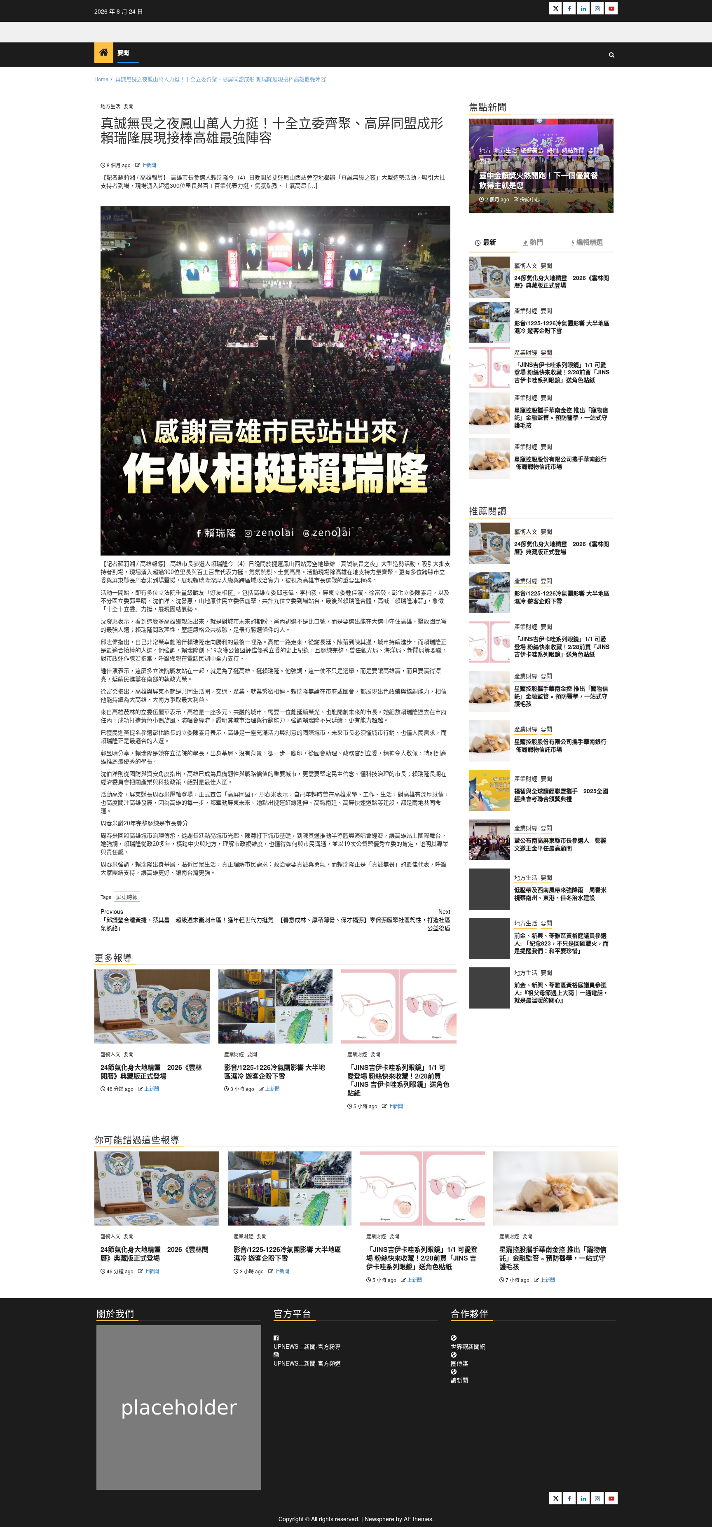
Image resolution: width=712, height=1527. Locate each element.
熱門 (552, 150)
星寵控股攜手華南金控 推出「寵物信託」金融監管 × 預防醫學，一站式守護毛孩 (561, 417)
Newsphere (379, 1519)
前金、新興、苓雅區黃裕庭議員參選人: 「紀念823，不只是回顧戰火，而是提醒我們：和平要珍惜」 (561, 942)
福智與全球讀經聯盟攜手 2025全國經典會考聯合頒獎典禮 (561, 794)
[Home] (103, 52)
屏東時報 (127, 897)
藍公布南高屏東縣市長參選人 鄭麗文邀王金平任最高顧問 (560, 844)
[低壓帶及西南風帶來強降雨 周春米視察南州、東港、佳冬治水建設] (489, 889)
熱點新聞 (573, 150)
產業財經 (234, 1054)
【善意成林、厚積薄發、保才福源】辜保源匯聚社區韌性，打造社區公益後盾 (363, 919)
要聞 (123, 52)
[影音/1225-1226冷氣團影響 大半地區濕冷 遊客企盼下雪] (275, 1006)
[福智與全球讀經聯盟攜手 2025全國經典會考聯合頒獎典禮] (489, 790)
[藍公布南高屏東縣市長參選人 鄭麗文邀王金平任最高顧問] (489, 839)
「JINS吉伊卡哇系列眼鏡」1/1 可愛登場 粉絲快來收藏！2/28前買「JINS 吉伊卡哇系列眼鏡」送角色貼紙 (398, 1079)
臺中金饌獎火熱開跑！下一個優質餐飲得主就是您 (538, 180)
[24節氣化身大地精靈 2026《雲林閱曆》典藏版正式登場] (152, 1006)
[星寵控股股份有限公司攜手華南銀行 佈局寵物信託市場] (489, 458)
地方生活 (110, 106)
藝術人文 (110, 1054)
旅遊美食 (531, 150)
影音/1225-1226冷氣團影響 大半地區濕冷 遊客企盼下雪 (274, 1071)
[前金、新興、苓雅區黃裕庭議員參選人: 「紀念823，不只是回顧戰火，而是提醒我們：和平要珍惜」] (489, 938)
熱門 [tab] (536, 242)
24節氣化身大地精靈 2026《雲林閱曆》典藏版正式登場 (151, 1071)
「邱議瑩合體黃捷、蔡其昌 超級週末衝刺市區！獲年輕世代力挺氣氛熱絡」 (187, 919)
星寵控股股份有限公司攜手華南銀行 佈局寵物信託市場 (561, 462)
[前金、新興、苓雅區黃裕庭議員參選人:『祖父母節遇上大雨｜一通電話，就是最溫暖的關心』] (489, 988)
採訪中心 (530, 199)
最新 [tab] (489, 242)
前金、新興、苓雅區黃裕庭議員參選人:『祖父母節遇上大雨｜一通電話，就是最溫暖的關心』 (561, 992)
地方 (485, 150)
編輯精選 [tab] (589, 242)
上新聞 (148, 164)
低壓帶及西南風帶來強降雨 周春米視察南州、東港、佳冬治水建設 (560, 893)
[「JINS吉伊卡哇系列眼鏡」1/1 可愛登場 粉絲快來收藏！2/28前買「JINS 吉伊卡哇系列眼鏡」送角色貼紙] (399, 1006)
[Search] (612, 55)
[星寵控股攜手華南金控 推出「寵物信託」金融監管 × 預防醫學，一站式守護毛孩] (489, 413)
